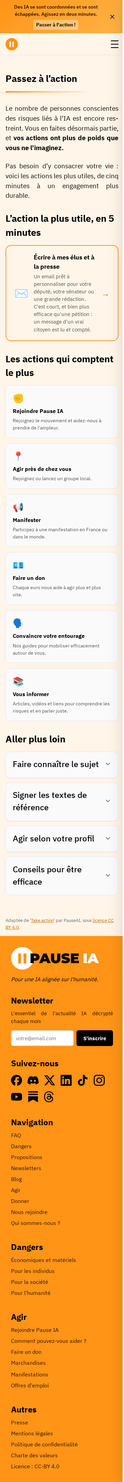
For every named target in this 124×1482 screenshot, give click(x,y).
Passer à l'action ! (55, 25)
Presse (19, 1422)
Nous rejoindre (29, 1211)
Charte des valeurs (34, 1455)
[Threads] (49, 1097)
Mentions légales (32, 1433)
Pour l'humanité (31, 1292)
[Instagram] (99, 1080)
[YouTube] (16, 1097)
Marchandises (28, 1362)
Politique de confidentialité (44, 1444)
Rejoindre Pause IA (35, 1329)
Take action (42, 920)
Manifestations (29, 1374)
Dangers (21, 1146)
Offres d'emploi (30, 1385)
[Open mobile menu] (114, 44)
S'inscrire (94, 1038)
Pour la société (29, 1281)
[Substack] (33, 1097)
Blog (16, 1179)
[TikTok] (82, 1080)
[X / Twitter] (49, 1080)
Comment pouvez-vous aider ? (48, 1340)
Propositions (26, 1157)
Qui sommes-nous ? (35, 1222)
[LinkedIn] (66, 1080)
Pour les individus (33, 1270)
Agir (16, 1190)
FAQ (16, 1135)
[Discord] (33, 1080)
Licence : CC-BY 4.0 (35, 1466)
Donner (20, 1201)
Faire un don (26, 1351)
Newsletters (26, 1168)
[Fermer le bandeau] (112, 17)
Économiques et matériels (43, 1259)
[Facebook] (16, 1080)
